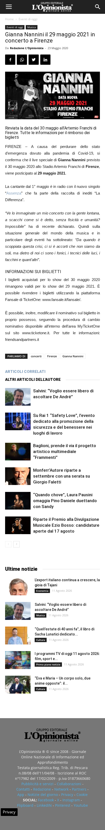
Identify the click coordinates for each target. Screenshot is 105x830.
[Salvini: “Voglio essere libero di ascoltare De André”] (18, 397)
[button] (98, 7)
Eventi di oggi (28, 19)
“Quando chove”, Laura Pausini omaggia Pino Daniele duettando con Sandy (65, 500)
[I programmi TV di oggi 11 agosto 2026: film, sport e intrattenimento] (18, 660)
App (20, 794)
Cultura (40, 640)
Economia (42, 590)
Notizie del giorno (43, 794)
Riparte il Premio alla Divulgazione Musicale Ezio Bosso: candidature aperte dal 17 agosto (66, 525)
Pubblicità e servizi (37, 783)
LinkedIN (44, 805)
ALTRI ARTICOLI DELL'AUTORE (33, 379)
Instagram (71, 799)
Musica (31, 27)
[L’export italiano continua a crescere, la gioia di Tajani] (18, 586)
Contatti (23, 789)
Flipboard (25, 805)
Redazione (42, 789)
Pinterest (62, 805)
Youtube (81, 805)
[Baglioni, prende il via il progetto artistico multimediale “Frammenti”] (18, 451)
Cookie (82, 794)
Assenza (13, 193)
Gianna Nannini (72, 356)
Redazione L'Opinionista (27, 48)
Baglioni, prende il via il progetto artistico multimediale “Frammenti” (64, 451)
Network (61, 789)
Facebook (46, 799)
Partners (79, 789)
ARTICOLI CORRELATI (25, 371)
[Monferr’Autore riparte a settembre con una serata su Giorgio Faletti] (18, 476)
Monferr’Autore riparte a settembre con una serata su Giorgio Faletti (61, 476)
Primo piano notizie (48, 664)
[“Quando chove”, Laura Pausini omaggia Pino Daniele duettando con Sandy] (18, 501)
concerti (36, 356)
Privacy (67, 794)
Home (9, 19)
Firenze (52, 356)
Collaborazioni (69, 783)
